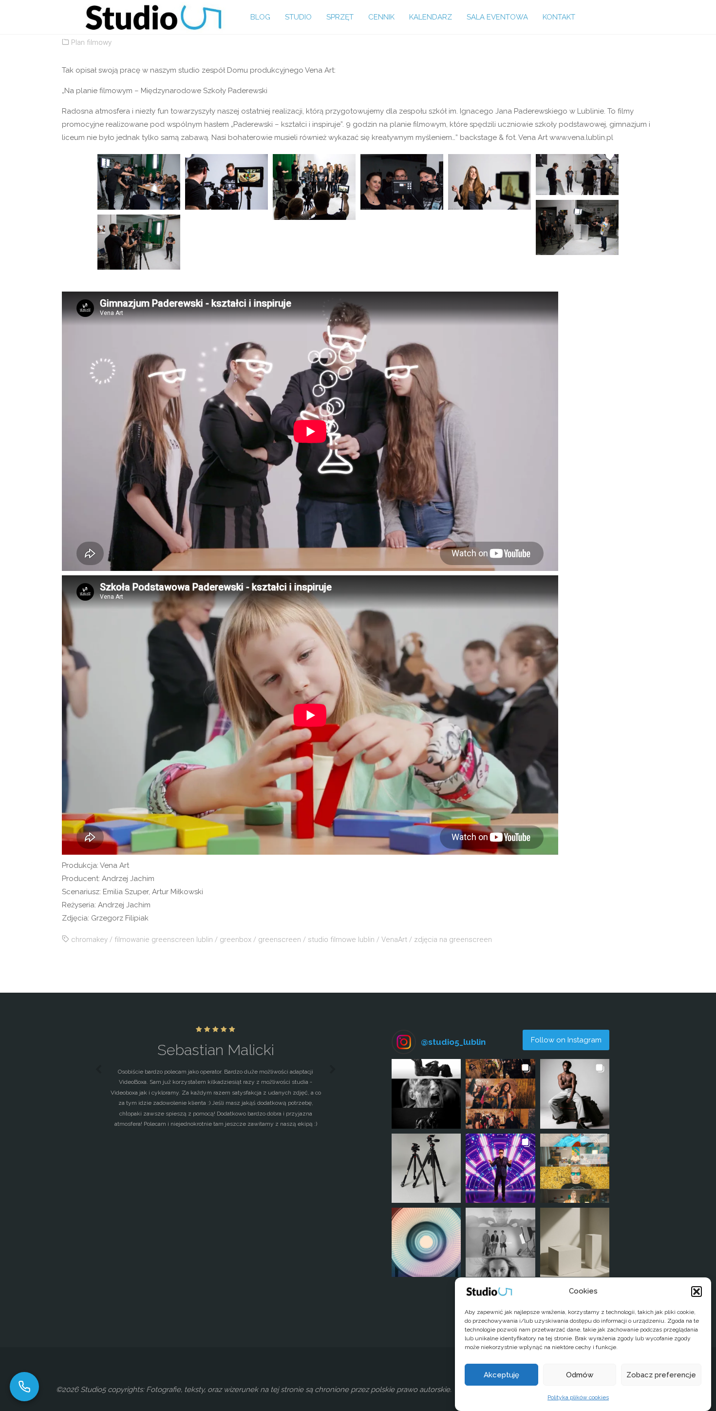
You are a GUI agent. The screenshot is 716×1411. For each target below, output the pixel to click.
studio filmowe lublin (341, 939)
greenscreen (279, 939)
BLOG (260, 17)
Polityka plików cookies (578, 1397)
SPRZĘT (340, 17)
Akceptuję (501, 1375)
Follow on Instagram (566, 1040)
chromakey (89, 939)
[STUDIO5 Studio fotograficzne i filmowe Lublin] (153, 17)
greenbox (235, 939)
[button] (696, 1291)
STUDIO (298, 17)
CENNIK (381, 17)
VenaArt (394, 939)
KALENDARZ (430, 17)
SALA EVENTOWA (497, 17)
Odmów (579, 1375)
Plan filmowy (91, 42)
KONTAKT (559, 17)
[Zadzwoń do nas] (24, 1386)
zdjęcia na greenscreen (453, 939)
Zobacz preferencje (661, 1375)
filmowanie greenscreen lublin (163, 939)
